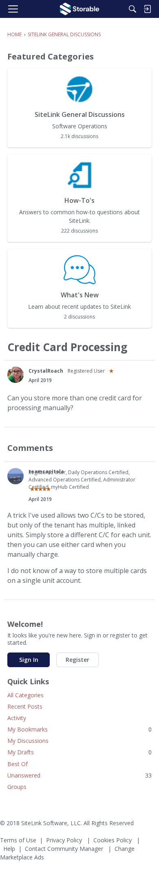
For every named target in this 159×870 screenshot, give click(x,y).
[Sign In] (147, 9)
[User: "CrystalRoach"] (15, 375)
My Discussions (28, 741)
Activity (16, 718)
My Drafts (79, 752)
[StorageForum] (79, 9)
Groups (16, 787)
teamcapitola (46, 471)
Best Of (17, 764)
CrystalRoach (46, 370)
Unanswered (79, 775)
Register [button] (77, 659)
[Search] (132, 9)
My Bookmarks (79, 729)
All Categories (25, 695)
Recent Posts (24, 706)
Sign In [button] (28, 659)
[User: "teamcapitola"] (15, 476)
